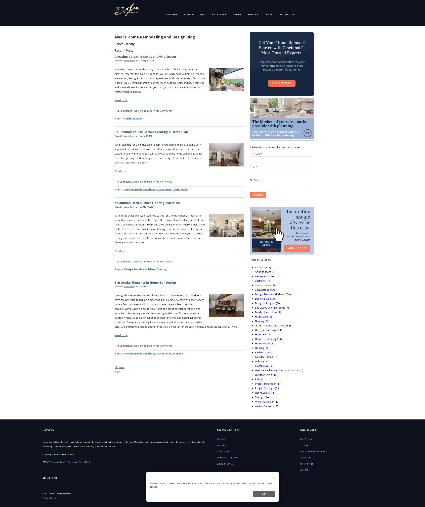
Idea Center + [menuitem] (219, 14)
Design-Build (180, 189)
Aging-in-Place (265, 271)
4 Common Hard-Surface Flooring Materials (147, 203)
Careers (304, 469)
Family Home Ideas (268, 312)
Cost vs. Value (265, 285)
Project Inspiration (268, 383)
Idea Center (306, 439)
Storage (178, 353)
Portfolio (221, 439)
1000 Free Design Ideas (312, 451)
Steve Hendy (129, 60)
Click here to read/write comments (152, 110)
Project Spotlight (267, 388)
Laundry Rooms (266, 356)
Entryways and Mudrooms (272, 307)
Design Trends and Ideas (139, 189)
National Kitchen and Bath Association (279, 370)
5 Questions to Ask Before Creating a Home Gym (151, 132)
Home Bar (263, 334)
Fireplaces (263, 316)
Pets (259, 379)
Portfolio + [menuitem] (171, 14)
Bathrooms (265, 276)
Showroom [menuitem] (253, 14)
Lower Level (163, 189)
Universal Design (267, 401)
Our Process (306, 457)
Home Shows (264, 343)
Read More (121, 100)
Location (304, 445)
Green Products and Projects (273, 325)
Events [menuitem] (269, 14)
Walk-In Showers (267, 406)
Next (117, 371)
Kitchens (263, 352)
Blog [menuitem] (202, 14)
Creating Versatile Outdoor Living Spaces (145, 57)
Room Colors (265, 392)
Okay (264, 494)
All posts (120, 367)
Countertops (265, 289)
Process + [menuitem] (188, 14)
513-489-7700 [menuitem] (287, 14)
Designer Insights (268, 303)
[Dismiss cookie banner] (274, 478)
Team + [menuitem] (237, 14)
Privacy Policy (49, 498)
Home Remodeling (268, 339)
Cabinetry (263, 280)
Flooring (161, 269)
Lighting (262, 361)
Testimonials (306, 463)
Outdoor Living (133, 118)
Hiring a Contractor (268, 330)
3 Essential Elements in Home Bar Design (145, 283)
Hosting (261, 347)
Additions (263, 267)
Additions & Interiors (228, 457)
